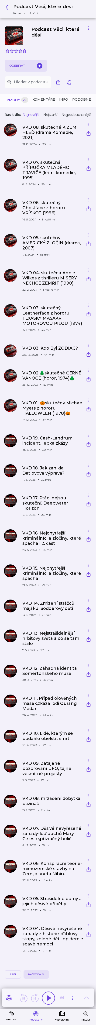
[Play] (48, 998)
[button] (40, 9)
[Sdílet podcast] (59, 82)
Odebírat (17, 65)
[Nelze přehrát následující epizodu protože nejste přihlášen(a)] (62, 998)
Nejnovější (31, 115)
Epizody (16, 100)
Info (63, 99)
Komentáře (43, 99)
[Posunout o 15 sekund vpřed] (34, 998)
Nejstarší (50, 115)
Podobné (81, 99)
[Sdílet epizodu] (88, 134)
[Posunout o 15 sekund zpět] (23, 998)
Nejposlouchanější (76, 115)
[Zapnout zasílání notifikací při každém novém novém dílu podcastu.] (69, 82)
